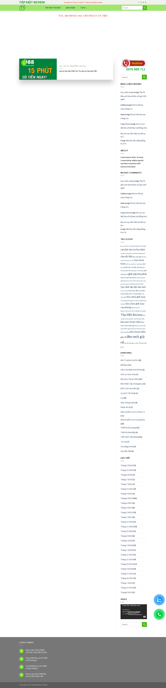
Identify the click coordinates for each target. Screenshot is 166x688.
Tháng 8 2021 (126, 498)
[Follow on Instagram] (141, 2)
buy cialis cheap (127, 92)
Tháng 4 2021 (126, 503)
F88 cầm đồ (137, 267)
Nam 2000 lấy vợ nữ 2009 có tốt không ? (36, 659)
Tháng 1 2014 (126, 583)
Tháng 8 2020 (126, 536)
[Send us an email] (145, 2)
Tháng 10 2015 (127, 578)
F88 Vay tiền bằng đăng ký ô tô (133, 142)
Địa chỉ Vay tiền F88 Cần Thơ (72, 66)
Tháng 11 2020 (127, 526)
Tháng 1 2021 (126, 517)
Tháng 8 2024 (126, 475)
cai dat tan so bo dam (133, 249)
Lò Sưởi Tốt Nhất (128, 393)
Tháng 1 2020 (126, 550)
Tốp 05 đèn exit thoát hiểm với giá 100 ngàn (133, 95)
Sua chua (123, 290)
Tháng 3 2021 (126, 507)
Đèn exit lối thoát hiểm (137, 319)
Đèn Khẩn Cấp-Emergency (132, 384)
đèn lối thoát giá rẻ (129, 343)
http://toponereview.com (130, 277)
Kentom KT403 (128, 284)
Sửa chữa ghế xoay (136, 297)
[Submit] (145, 8)
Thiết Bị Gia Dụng (128, 427)
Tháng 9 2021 (126, 493)
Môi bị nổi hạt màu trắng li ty (132, 107)
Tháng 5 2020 (126, 545)
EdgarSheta (125, 124)
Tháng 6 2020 (126, 540)
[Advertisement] (83, 40)
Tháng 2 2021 (126, 512)
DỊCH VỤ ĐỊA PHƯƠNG (131, 369)
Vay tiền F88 (126, 451)
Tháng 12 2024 (127, 470)
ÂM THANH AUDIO (129, 360)
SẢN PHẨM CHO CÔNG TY (133, 412)
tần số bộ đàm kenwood (139, 311)
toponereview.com (126, 311)
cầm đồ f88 (126, 256)
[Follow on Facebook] (138, 2)
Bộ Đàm (124, 365)
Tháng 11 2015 (127, 573)
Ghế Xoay (141, 270)
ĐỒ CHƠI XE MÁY (128, 388)
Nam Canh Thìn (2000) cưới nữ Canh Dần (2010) (36, 651)
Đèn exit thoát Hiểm (131, 322)
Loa (122, 398)
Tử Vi (82, 8)
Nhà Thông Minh (128, 402)
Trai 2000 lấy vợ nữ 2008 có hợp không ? (36, 667)
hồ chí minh (129, 281)
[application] (134, 611)
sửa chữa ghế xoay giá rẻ (128, 300)
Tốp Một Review (53, 8)
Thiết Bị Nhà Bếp (128, 432)
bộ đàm (144, 246)
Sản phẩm (70, 8)
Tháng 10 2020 (127, 531)
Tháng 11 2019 (127, 559)
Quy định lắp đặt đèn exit (133, 287)
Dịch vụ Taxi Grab (128, 374)
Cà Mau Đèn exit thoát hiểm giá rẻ (135, 253)
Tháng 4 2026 (126, 465)
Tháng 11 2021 (127, 489)
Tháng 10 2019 (127, 564)
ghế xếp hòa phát (137, 273)
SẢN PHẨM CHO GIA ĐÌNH (133, 420)
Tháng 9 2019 (126, 569)
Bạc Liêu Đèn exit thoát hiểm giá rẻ (131, 246)
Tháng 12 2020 (127, 522)
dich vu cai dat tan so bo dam (134, 264)
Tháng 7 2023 (126, 479)
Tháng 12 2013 (127, 587)
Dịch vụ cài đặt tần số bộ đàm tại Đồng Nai (134, 126)
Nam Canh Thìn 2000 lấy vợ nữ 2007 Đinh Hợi (36, 675)
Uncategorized (127, 446)
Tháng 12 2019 (127, 554)
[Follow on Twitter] (143, 2)
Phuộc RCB (125, 407)
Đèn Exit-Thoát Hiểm (129, 379)
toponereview (135, 307)
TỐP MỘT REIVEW (129, 437)
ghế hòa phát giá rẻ (132, 270)
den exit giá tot (138, 257)
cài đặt (122, 253)
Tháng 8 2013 (126, 592)
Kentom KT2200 (138, 284)
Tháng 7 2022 (126, 484)
